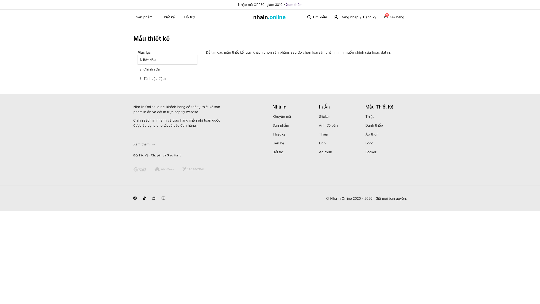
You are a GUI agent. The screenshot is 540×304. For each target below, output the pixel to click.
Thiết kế (168, 17)
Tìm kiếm (319, 17)
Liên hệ (278, 143)
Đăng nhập (349, 17)
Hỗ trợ (189, 17)
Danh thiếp (374, 125)
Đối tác (278, 152)
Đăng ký (369, 17)
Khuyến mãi (282, 116)
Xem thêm (294, 5)
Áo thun (325, 152)
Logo (369, 143)
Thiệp (323, 134)
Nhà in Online (341, 198)
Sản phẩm (144, 17)
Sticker (324, 116)
